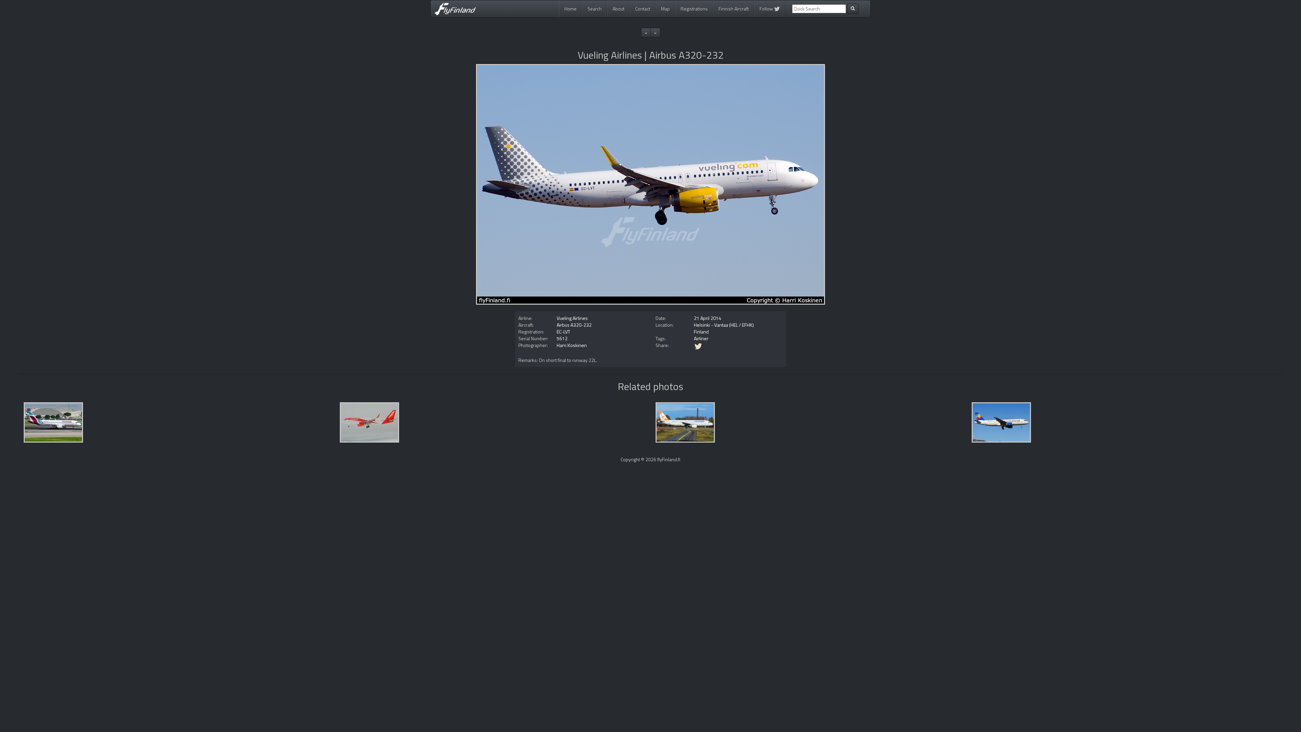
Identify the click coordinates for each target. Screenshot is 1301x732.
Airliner (701, 338)
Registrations (694, 8)
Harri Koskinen (572, 345)
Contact (642, 8)
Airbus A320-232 (574, 324)
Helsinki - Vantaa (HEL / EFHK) (724, 324)
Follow (767, 8)
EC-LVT (563, 331)
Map (665, 8)
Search (594, 8)
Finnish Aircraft (734, 8)
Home (570, 8)
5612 (562, 338)
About (618, 8)
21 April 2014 (707, 318)
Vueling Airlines (572, 318)
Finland (701, 331)
